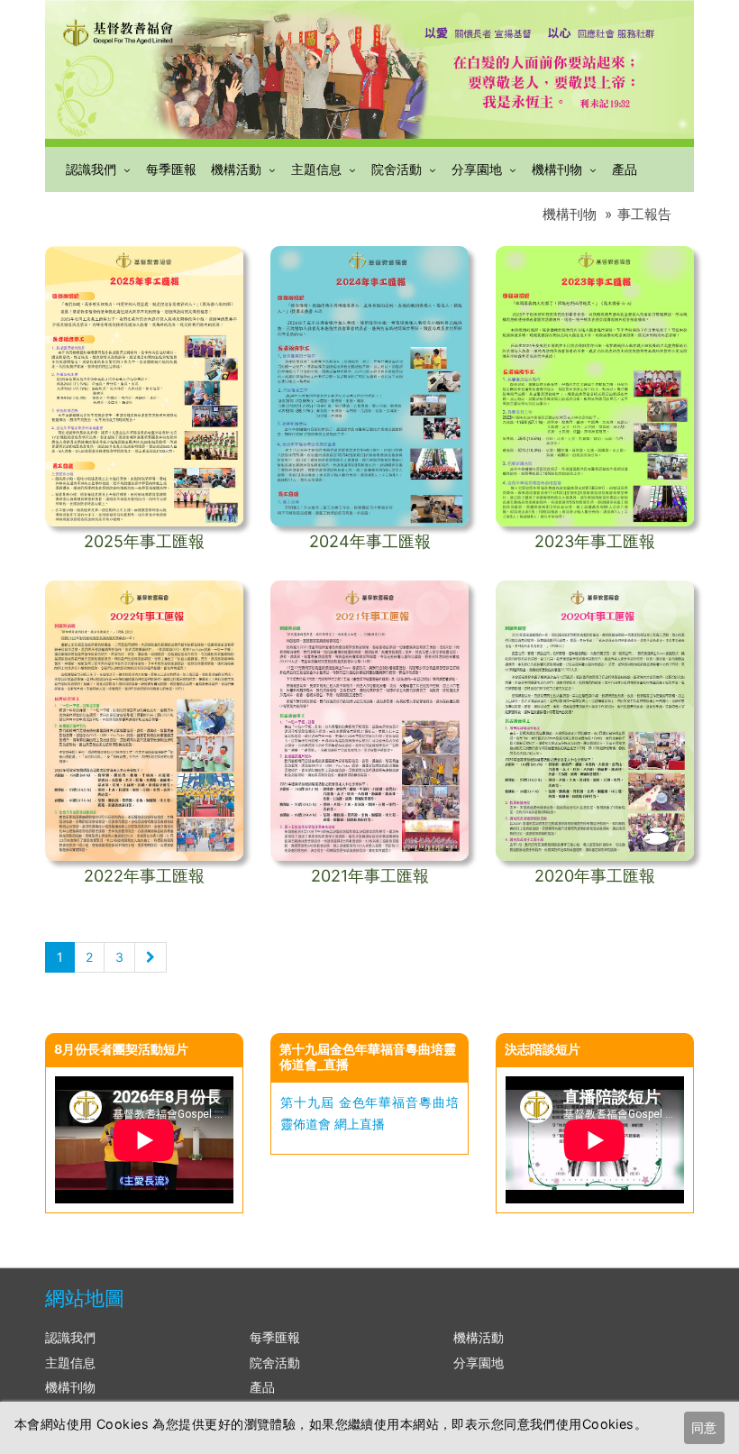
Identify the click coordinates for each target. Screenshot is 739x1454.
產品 (624, 169)
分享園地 (477, 169)
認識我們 (91, 169)
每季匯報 (171, 169)
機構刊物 (557, 169)
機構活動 (236, 169)
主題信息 (316, 169)
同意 (703, 1427)
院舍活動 (396, 169)
